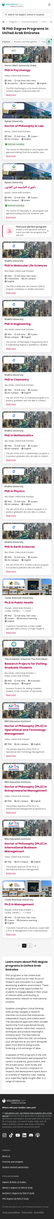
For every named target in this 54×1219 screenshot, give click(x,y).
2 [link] (29, 945)
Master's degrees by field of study (17, 1187)
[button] (25, 41)
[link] (35, 945)
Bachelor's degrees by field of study (18, 1193)
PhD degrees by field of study (15, 1198)
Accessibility (39, 1212)
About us (6, 1156)
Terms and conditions (11, 1212)
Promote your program (12, 1161)
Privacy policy (27, 1212)
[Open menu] (49, 4)
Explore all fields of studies (14, 1182)
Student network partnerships (15, 1167)
